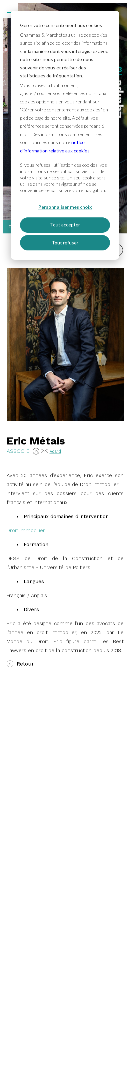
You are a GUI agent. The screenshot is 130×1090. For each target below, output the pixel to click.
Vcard (55, 451)
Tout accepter (65, 224)
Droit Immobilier (26, 530)
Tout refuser (65, 242)
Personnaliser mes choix (65, 207)
